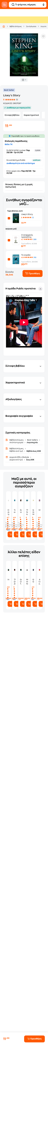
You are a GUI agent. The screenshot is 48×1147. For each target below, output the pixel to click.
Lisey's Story (27, 214)
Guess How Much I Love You (33, 512)
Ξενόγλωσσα (31, 26)
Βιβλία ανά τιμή (16, 451)
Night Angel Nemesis (27, 582)
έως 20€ (30, 460)
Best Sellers (32, 440)
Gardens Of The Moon (21, 582)
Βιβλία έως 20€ (33, 451)
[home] (3, 26)
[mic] (43, 4)
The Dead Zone (15, 582)
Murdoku (39, 510)
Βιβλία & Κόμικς (16, 26)
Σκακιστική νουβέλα (21, 511)
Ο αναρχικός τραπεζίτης (8, 512)
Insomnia (8, 579)
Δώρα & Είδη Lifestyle (19, 457)
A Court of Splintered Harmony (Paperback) (39, 582)
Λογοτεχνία (32, 442)
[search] (13, 5)
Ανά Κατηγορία (16, 442)
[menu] (4, 5)
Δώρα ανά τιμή (16, 460)
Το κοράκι (26, 255)
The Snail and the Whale (27, 512)
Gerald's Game (33, 581)
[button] (24, 319)
